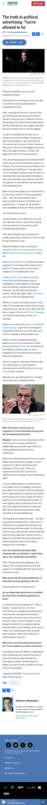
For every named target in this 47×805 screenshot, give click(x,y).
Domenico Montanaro (18, 32)
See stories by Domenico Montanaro (27, 716)
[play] (3, 802)
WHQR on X (9, 768)
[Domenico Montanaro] (7, 704)
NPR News (14, 683)
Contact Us (9, 758)
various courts (16, 277)
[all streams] (44, 802)
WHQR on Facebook (12, 763)
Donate (39, 4)
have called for (16, 262)
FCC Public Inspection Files (15, 773)
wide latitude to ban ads (18, 346)
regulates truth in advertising (22, 249)
